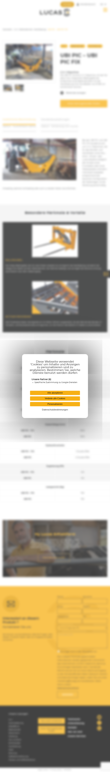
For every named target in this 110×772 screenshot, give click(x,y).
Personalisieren (55, 404)
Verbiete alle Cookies (55, 398)
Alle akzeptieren (55, 393)
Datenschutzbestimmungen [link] (55, 410)
